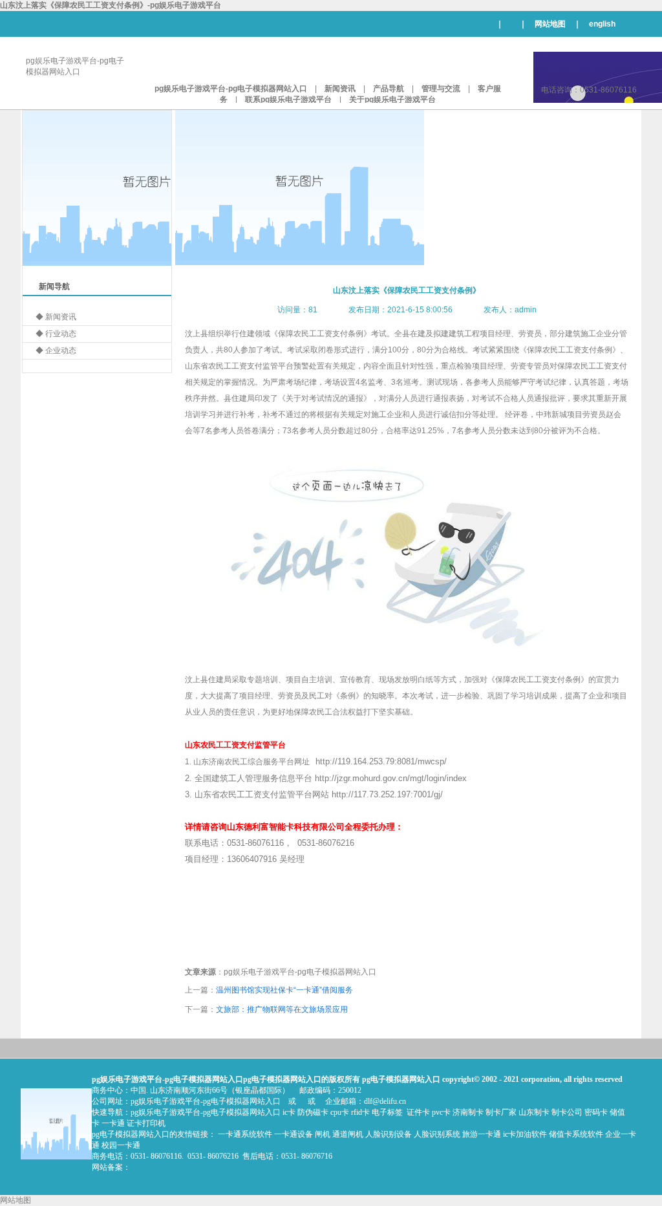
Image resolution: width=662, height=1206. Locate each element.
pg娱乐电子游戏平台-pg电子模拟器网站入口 (231, 88)
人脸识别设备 (388, 1134)
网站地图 (550, 23)
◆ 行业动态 (56, 333)
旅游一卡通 (481, 1134)
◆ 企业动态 (56, 350)
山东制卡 (534, 1112)
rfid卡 (360, 1112)
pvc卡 (441, 1112)
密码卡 (596, 1112)
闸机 (322, 1134)
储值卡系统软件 (576, 1134)
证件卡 (418, 1112)
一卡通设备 (293, 1134)
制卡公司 (566, 1112)
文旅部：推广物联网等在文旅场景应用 (282, 1009)
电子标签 (387, 1112)
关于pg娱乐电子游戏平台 (392, 99)
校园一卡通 (120, 1145)
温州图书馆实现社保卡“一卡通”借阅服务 (284, 990)
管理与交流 (441, 88)
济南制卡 (468, 1112)
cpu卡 (339, 1112)
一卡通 (113, 1123)
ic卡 (289, 1112)
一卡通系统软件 (245, 1134)
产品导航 (388, 88)
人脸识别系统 (437, 1134)
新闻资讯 (340, 88)
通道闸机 (347, 1134)
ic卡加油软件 (525, 1134)
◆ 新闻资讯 (56, 316)
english (602, 23)
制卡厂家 (501, 1112)
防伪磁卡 (312, 1112)
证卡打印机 (146, 1123)
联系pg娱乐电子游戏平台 (288, 99)
